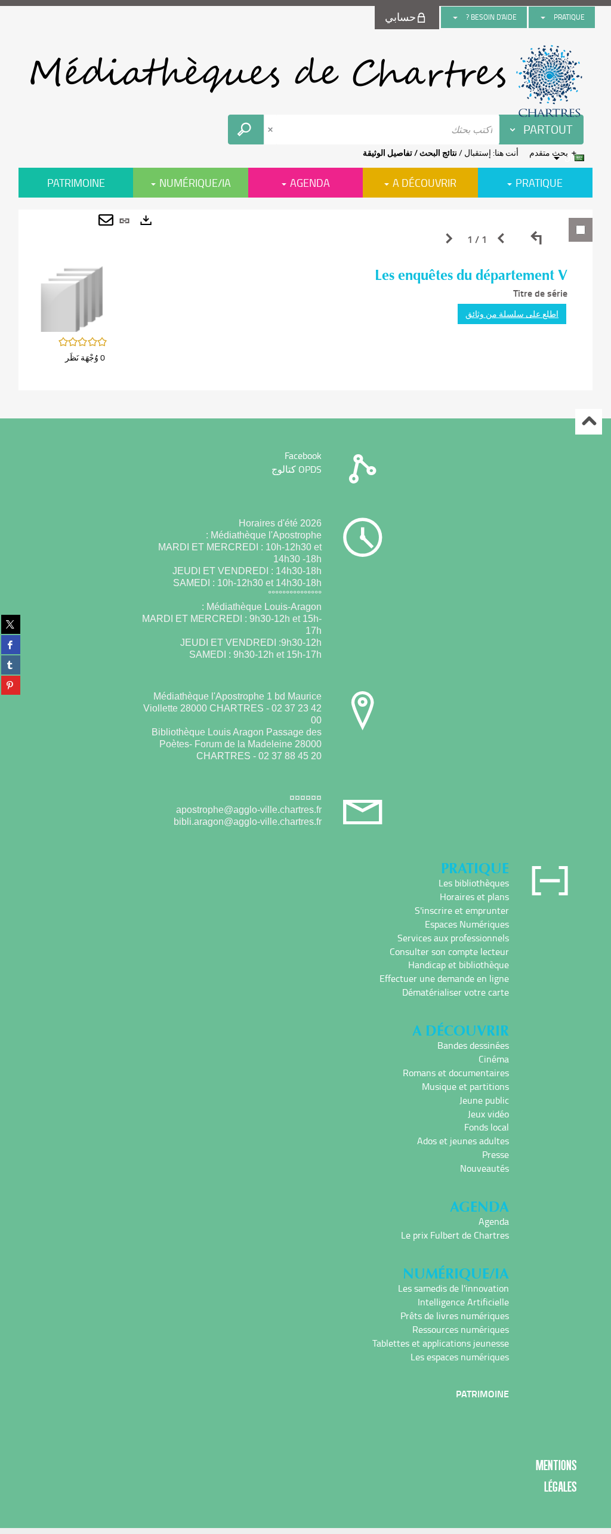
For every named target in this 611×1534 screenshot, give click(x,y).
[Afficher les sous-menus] (543, 17)
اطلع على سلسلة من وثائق (511, 313)
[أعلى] (588, 422)
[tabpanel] (305, 300)
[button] (72, 298)
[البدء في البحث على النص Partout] (246, 129)
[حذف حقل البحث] (271, 129)
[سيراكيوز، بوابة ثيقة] (305, 81)
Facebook (303, 455)
